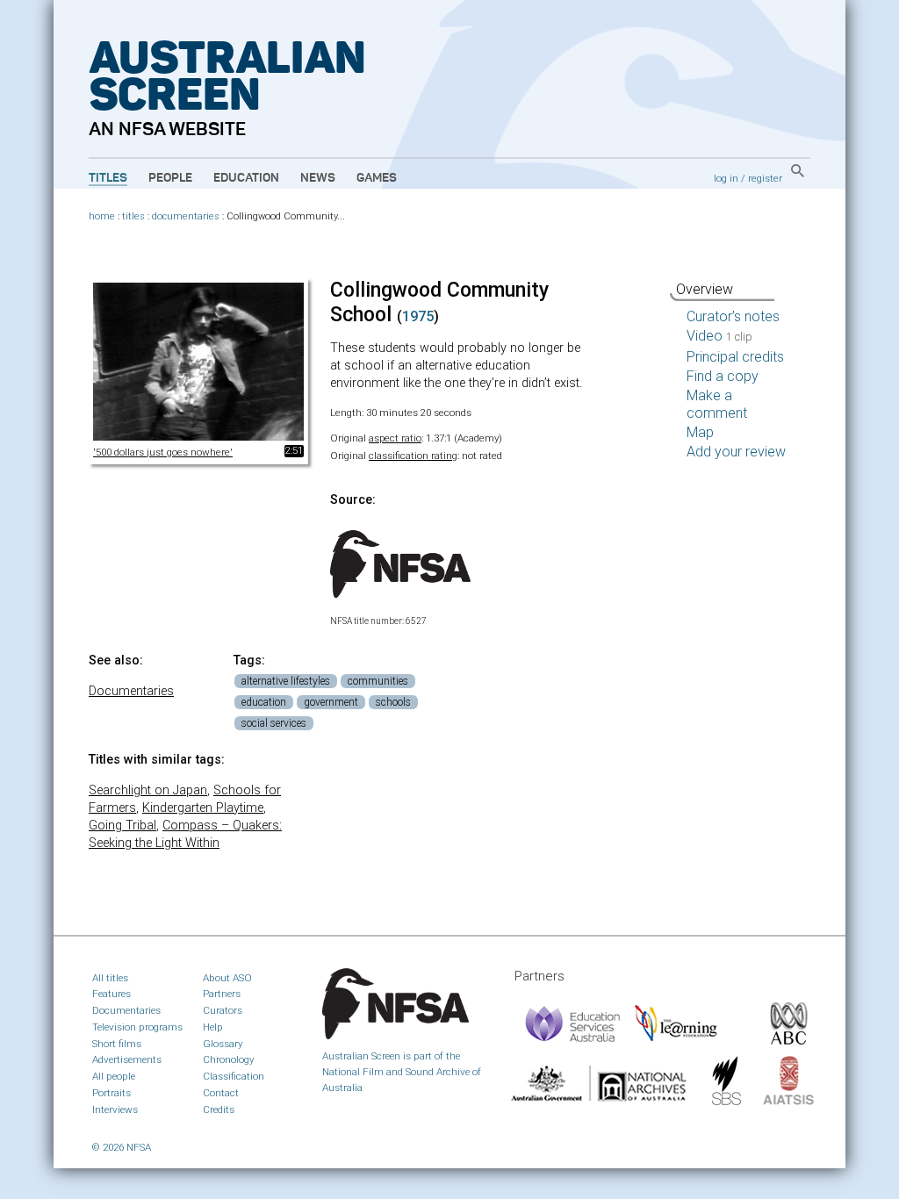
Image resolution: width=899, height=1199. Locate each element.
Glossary (223, 1043)
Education (246, 178)
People (170, 178)
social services (273, 723)
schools (393, 702)
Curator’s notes (733, 316)
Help (213, 1027)
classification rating (413, 455)
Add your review (736, 451)
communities (378, 681)
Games (376, 178)
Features (111, 993)
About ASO (227, 978)
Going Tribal (122, 825)
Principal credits (735, 356)
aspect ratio (395, 438)
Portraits (111, 1093)
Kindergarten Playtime (202, 808)
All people (113, 1076)
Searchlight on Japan (148, 790)
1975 (418, 316)
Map (700, 432)
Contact (221, 1093)
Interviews (115, 1109)
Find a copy (723, 376)
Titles (108, 178)
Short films (116, 1043)
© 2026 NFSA (121, 1147)
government (331, 702)
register (765, 178)
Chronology (229, 1059)
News (317, 178)
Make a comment (717, 404)
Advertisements (127, 1059)
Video (719, 335)
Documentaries (131, 691)
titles (133, 216)
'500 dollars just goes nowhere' (163, 452)
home (102, 216)
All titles (110, 978)
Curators (222, 1010)
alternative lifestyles (285, 681)
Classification (233, 1076)
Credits (218, 1109)
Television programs (137, 1027)
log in (726, 178)
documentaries (185, 216)
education (263, 702)
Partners (222, 993)
